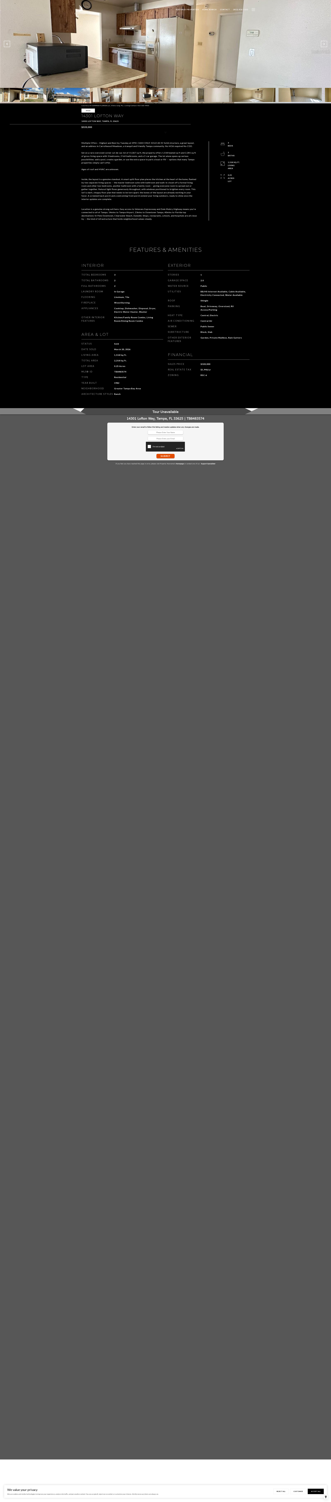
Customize (298, 1491)
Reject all (281, 1491)
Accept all (316, 1491)
